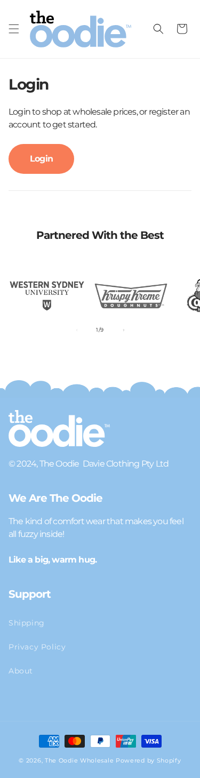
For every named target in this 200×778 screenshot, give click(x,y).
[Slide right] (123, 330)
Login (41, 159)
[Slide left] (77, 330)
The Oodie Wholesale (79, 760)
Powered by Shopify (148, 760)
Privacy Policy (37, 647)
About (21, 671)
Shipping (27, 623)
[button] (14, 29)
